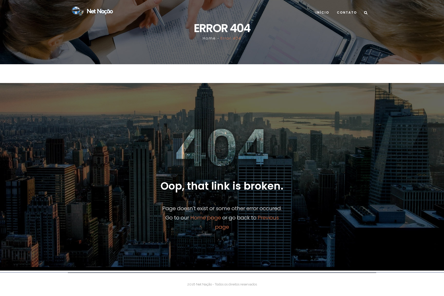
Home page (205, 217)
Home (209, 38)
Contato (347, 12)
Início (322, 12)
